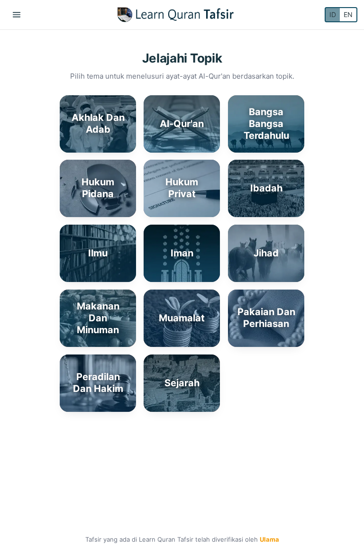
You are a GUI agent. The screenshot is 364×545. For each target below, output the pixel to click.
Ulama (269, 539)
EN (348, 14)
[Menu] (17, 15)
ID (332, 14)
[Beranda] (176, 14)
